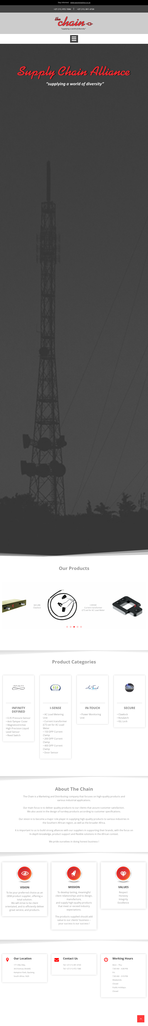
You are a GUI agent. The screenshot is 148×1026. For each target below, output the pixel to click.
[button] (13, 605)
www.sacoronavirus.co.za (80, 3)
